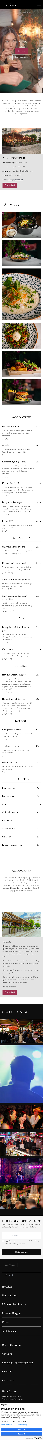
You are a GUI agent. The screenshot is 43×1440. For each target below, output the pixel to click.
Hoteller (7, 1286)
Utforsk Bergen (11, 1313)
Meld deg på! (21, 1251)
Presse (6, 1322)
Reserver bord (10, 185)
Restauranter (10, 1295)
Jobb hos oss (9, 1331)
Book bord (21, 51)
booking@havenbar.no (15, 1399)
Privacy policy (22, 1425)
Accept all (21, 1430)
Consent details (6, 1425)
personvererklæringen (20, 1241)
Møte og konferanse (14, 1304)
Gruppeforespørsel (21, 57)
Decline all (21, 1434)
